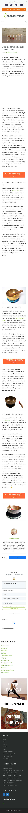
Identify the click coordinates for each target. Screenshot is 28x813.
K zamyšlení (4, 650)
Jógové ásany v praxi (6, 655)
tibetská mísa (15, 190)
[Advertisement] (14, 93)
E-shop (4, 739)
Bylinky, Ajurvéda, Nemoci (7, 670)
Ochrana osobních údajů (9, 754)
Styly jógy (3, 658)
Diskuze (5, 744)
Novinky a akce (5, 646)
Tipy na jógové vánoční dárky (10, 785)
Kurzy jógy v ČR (5, 660)
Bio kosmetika (4, 672)
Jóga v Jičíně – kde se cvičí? (10, 773)
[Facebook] (4, 794)
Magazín (5, 741)
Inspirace (3, 653)
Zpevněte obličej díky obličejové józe (12, 775)
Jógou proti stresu (7, 768)
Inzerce (4, 746)
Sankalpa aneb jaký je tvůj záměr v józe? (13, 770)
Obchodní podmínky (8, 751)
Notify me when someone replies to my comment (15, 606)
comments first (18, 574)
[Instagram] (7, 794)
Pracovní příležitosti (7, 756)
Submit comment (14, 608)
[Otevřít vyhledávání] (26, 22)
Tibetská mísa (6, 420)
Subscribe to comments (8, 628)
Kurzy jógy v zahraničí (6, 663)
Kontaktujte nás (7, 759)
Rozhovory (4, 648)
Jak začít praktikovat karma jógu (11, 778)
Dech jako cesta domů (8, 782)
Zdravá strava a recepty (7, 665)
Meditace (3, 667)
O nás (4, 749)
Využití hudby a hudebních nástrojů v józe (13, 780)
